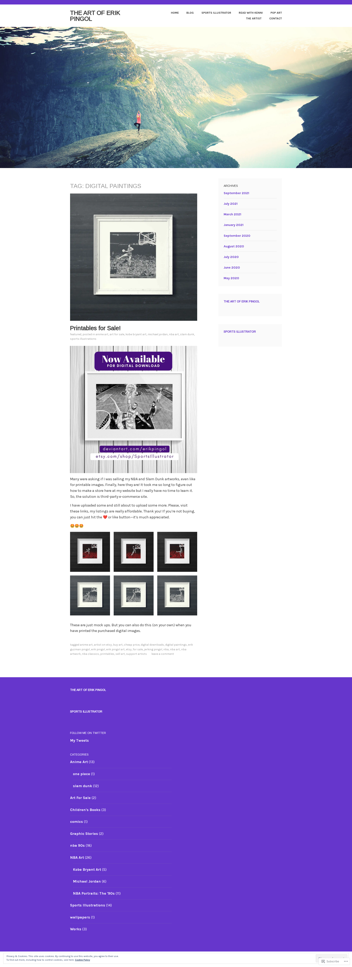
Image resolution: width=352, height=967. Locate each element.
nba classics (90, 654)
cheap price (132, 644)
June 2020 (232, 267)
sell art (120, 654)
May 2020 (231, 278)
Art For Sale (117, 334)
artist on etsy (103, 644)
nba (166, 649)
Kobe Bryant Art (135, 334)
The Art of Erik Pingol (95, 15)
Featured (75, 334)
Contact (275, 18)
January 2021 (233, 225)
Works (75, 929)
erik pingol (98, 649)
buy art (118, 644)
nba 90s (77, 845)
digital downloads (152, 644)
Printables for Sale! (95, 328)
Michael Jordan (158, 334)
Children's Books (85, 810)
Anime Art (102, 334)
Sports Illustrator (216, 12)
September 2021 (236, 193)
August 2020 (234, 246)
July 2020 (231, 257)
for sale (138, 649)
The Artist (254, 18)
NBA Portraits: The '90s (94, 893)
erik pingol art (115, 649)
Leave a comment (162, 654)
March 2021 (232, 214)
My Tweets (79, 740)
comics (76, 821)
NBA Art (174, 334)
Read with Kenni (251, 12)
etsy (129, 649)
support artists (136, 654)
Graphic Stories (84, 833)
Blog (190, 12)
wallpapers (80, 917)
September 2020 (237, 236)
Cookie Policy (82, 959)
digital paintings (176, 644)
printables (107, 654)
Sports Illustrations (83, 339)
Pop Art (276, 12)
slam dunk (187, 334)
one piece (81, 774)
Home (175, 12)
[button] (90, 552)
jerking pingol (153, 649)
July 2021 (231, 204)
